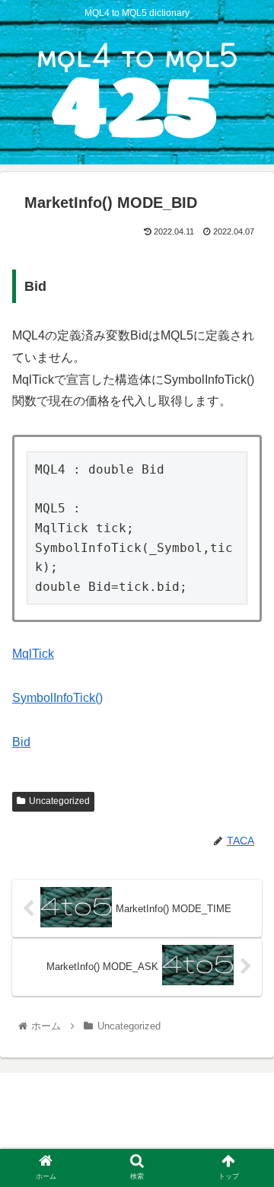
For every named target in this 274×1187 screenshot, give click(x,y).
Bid (21, 741)
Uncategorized (59, 801)
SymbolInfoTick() (57, 697)
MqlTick (33, 653)
